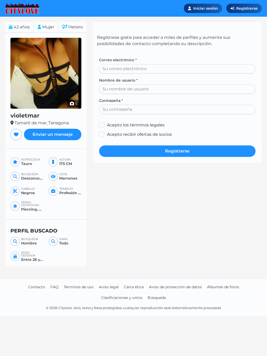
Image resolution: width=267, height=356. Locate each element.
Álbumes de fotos (223, 287)
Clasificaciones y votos (121, 297)
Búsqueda (157, 297)
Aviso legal (109, 287)
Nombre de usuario (118, 80)
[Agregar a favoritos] (16, 134)
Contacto (36, 287)
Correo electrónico (118, 60)
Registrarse (247, 8)
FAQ (54, 287)
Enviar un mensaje (53, 134)
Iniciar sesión (205, 8)
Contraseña (111, 100)
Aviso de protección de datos (175, 287)
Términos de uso (79, 287)
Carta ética (134, 287)
